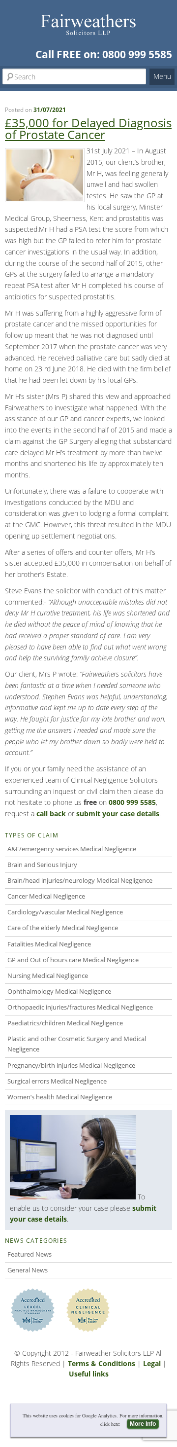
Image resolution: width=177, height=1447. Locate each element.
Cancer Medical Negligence (46, 896)
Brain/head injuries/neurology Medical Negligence (79, 880)
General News (27, 1270)
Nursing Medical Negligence (47, 975)
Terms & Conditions (101, 1363)
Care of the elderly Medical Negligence (62, 927)
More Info (143, 1423)
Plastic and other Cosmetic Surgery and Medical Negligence (76, 1043)
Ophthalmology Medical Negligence (59, 991)
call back (51, 813)
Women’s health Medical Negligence (59, 1096)
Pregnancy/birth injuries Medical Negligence (71, 1065)
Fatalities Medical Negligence (49, 944)
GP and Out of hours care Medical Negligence (73, 959)
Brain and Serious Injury (42, 864)
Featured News (29, 1254)
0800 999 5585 (137, 54)
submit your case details (117, 813)
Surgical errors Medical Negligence (57, 1081)
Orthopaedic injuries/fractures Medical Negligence (80, 1007)
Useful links (89, 1373)
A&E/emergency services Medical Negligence (71, 848)
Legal (152, 1363)
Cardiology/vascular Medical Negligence (65, 911)
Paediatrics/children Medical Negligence (65, 1022)
